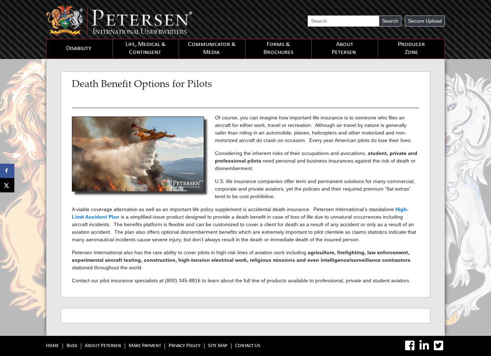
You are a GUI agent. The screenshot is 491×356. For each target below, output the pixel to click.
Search (390, 21)
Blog (71, 346)
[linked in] (424, 346)
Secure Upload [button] (425, 21)
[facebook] (409, 346)
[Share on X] (7, 185)
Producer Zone (411, 48)
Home (52, 346)
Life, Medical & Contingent (145, 48)
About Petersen (344, 48)
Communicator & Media (212, 48)
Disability (78, 49)
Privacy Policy (185, 346)
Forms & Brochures (278, 48)
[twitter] (438, 346)
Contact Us (247, 346)
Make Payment (145, 346)
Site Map (218, 346)
